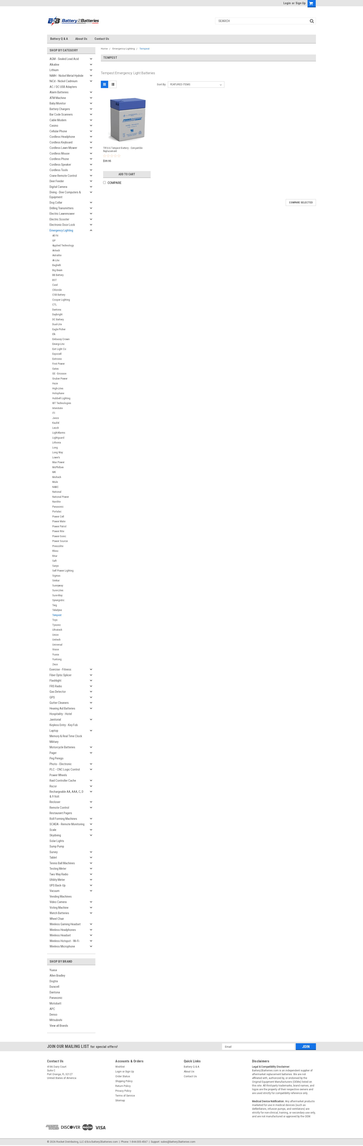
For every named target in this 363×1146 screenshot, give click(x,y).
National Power (60, 496)
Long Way (57, 452)
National (56, 491)
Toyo (55, 619)
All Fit (55, 235)
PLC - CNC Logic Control (65, 769)
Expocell (57, 353)
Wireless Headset (60, 935)
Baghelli (56, 265)
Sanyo (55, 565)
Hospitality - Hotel (61, 714)
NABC (55, 487)
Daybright (57, 314)
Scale (53, 830)
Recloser (55, 802)
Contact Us (102, 39)
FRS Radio (56, 686)
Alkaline (54, 64)
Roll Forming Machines (63, 819)
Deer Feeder (57, 181)
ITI (53, 412)
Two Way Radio (59, 874)
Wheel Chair (57, 919)
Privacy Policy (123, 1090)
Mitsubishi (56, 1020)
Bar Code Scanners (61, 114)
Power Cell (58, 516)
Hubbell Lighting (61, 398)
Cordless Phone (59, 159)
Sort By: (161, 84)
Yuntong (57, 659)
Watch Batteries (59, 913)
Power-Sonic (59, 536)
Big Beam (57, 270)
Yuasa (55, 654)
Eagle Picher (59, 329)
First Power (58, 363)
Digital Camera (58, 187)
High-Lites (57, 388)
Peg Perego (56, 758)
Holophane (58, 393)
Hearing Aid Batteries (62, 708)
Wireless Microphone (62, 946)
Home (104, 48)
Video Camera (58, 902)
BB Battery (57, 275)
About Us (81, 39)
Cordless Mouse (60, 153)
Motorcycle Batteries (62, 747)
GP (53, 240)
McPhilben (58, 467)
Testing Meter (58, 869)
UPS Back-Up (58, 885)
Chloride (57, 289)
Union (55, 634)
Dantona (56, 309)
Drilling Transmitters (62, 208)
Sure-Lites (57, 590)
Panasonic (57, 506)
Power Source (60, 541)
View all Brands (59, 1026)
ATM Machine (58, 98)
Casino (54, 125)
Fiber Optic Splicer (60, 675)
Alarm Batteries (59, 92)
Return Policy (123, 1086)
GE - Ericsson (59, 373)
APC (52, 1009)
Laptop (54, 731)
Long (55, 447)
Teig (54, 605)
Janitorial (55, 719)
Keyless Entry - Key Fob (64, 725)
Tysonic (56, 624)
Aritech (56, 250)
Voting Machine (59, 908)
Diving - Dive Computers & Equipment (65, 194)
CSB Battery (58, 294)
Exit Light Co (59, 349)
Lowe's (56, 457)
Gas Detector (58, 692)
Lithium (54, 70)
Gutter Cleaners (59, 703)
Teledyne (57, 610)
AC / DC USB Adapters (63, 87)
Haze (55, 383)
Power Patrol (59, 526)
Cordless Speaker (60, 164)
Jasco (55, 418)
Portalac (56, 511)
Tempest (57, 615)
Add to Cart (126, 174)
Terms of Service (125, 1095)
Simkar (56, 580)
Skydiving (55, 835)
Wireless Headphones (63, 930)
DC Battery (58, 319)
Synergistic (58, 600)
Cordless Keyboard (61, 142)
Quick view (127, 139)
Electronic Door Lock (62, 225)
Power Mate (58, 521)
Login (287, 3)
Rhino (55, 550)
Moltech (56, 477)
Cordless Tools (59, 170)
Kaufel (55, 422)
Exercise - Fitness (60, 669)
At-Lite (55, 260)
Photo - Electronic (61, 764)
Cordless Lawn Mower (63, 148)
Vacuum (54, 891)
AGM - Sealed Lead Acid (64, 59)
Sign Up (300, 3)
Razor (53, 786)
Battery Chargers (60, 109)
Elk (53, 334)
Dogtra (54, 981)
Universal (57, 644)
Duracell (54, 987)
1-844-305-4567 (139, 1141)
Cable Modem (58, 120)
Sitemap (120, 1100)
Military (54, 742)
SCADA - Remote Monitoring (67, 824)
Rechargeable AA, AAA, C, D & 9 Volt (66, 794)
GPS (52, 697)
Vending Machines (61, 896)
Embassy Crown (61, 339)
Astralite (56, 255)
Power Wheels (58, 775)
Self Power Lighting (63, 570)
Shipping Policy (124, 1081)
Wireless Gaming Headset (65, 924)
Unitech (56, 639)
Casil (55, 284)
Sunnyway (57, 585)
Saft (54, 560)
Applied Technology (63, 245)
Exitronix (57, 358)
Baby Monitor (58, 103)
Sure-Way (57, 595)
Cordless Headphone (62, 137)
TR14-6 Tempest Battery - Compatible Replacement (123, 150)
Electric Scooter (59, 219)
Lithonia (56, 442)
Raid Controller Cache (63, 780)
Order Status (122, 1076)
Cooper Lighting (61, 299)
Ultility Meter (57, 880)
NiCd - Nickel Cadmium (64, 81)
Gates (55, 368)
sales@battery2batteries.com (178, 1141)
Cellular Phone (58, 131)
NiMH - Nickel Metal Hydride (66, 76)
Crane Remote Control (63, 176)
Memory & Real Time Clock (66, 736)
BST (54, 280)
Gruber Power (59, 378)
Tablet (53, 857)
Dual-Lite (57, 324)
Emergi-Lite (58, 344)
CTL (54, 304)
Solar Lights (57, 841)
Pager (53, 753)
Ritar (54, 555)
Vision (55, 649)
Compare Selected (301, 202)
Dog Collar (56, 202)
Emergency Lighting (61, 230)
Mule (55, 481)
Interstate (57, 408)
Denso (53, 1014)
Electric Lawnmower (62, 214)
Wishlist (120, 1066)
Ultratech (57, 629)
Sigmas (56, 575)
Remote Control (59, 807)
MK (54, 472)
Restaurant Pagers (61, 813)
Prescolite (57, 546)
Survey (54, 852)
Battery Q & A (59, 39)
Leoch (55, 427)
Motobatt (55, 1003)
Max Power (58, 462)
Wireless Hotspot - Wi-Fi (64, 941)
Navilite (56, 501)
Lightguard (58, 437)
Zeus (55, 664)
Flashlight (55, 680)
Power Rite (58, 531)
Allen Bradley (57, 975)
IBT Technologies (61, 403)
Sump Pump (57, 846)
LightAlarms (58, 432)
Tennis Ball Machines (62, 863)
